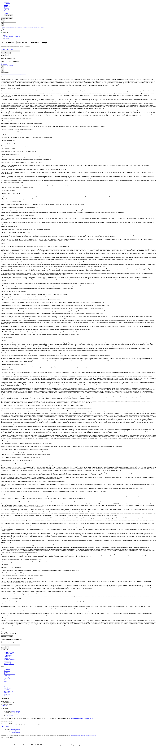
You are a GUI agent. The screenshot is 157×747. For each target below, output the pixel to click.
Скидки (28, 27)
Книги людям (40, 27)
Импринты (9, 27)
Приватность (7, 675)
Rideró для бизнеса (9, 664)
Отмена (11, 636)
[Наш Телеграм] (4, 742)
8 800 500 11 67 (5, 705)
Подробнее (4, 64)
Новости (6, 9)
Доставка (6, 695)
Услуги (6, 5)
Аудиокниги (7, 688)
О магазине (7, 671)
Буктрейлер (7, 656)
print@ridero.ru (17, 712)
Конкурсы (7, 6)
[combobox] (78, 22)
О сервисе (7, 3)
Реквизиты (7, 678)
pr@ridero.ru (9, 715)
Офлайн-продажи (9, 652)
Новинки (6, 689)
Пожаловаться (5, 72)
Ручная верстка (8, 655)
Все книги (3, 27)
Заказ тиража (7, 661)
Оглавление (12, 74)
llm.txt (5, 681)
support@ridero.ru (15, 711)
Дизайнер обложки (9, 659)
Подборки (33, 27)
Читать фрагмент (5, 52)
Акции (6, 10)
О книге (3, 74)
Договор (6, 679)
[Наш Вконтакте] (5, 740)
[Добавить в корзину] (7, 55)
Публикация (7, 662)
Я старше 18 (4, 636)
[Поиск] (2, 24)
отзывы (7, 74)
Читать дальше (5, 726)
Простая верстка (8, 653)
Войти (2, 20)
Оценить (10, 65)
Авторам (6, 8)
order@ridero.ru (20, 714)
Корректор (7, 658)
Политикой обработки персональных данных (83, 718)
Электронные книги (9, 686)
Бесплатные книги (9, 691)
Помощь (6, 13)
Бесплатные (23, 27)
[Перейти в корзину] (4, 29)
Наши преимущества (10, 677)
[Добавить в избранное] (2, 67)
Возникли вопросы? (9, 674)
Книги (6, 672)
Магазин (6, 2)
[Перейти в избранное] (2, 29)
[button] (78, 23)
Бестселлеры (16, 27)
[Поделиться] (2, 70)
